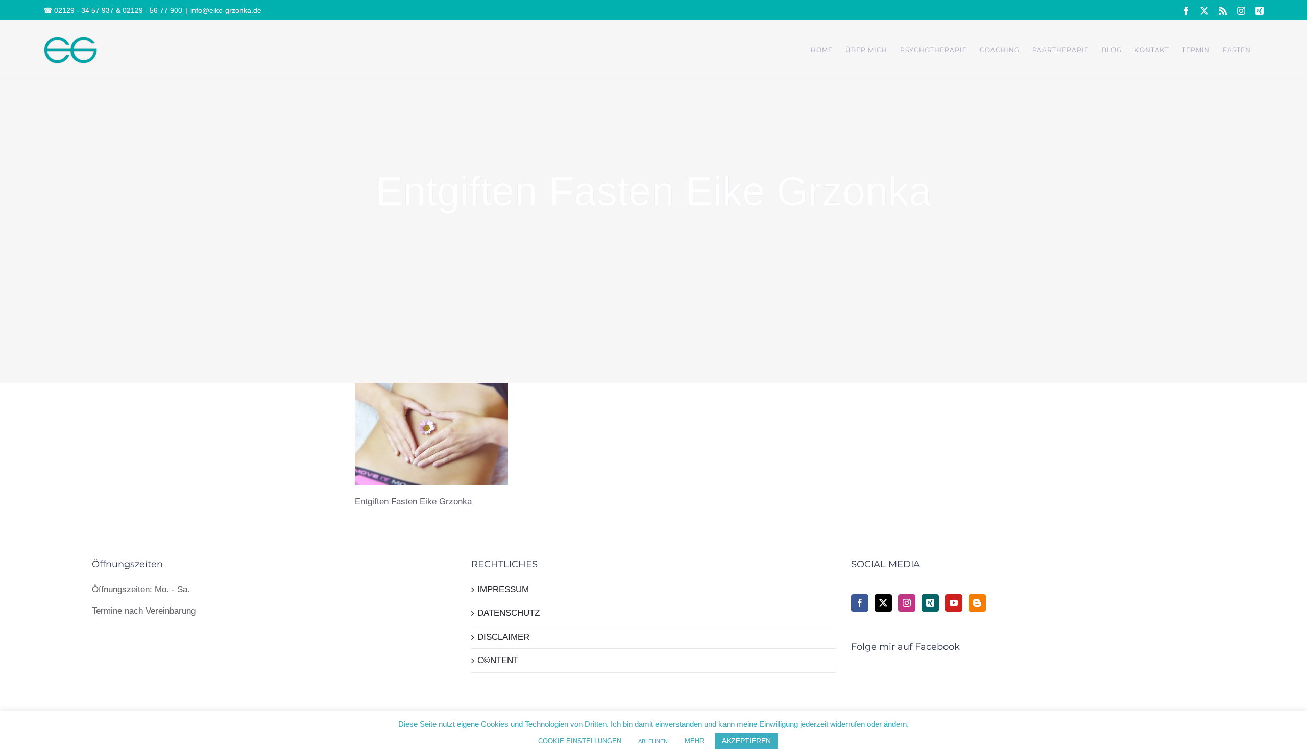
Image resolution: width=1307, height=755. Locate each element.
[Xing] (930, 603)
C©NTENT (497, 660)
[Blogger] (977, 603)
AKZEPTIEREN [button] (746, 741)
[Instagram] (906, 603)
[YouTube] (953, 603)
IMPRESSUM (503, 589)
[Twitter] (883, 603)
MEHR (694, 741)
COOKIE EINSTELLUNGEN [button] (579, 741)
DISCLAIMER (503, 637)
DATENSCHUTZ (508, 613)
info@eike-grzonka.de (225, 10)
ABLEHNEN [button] (653, 741)
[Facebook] (859, 603)
